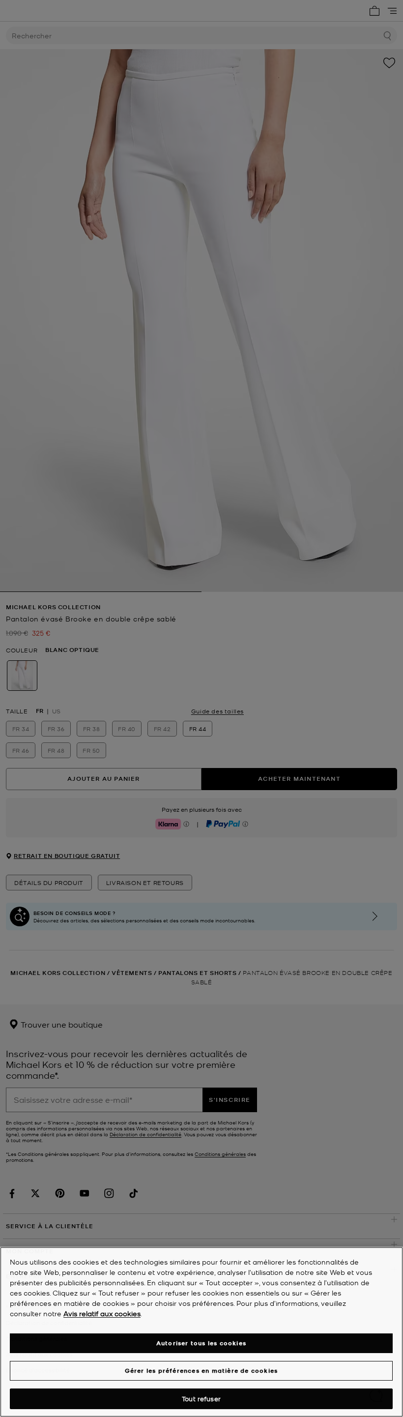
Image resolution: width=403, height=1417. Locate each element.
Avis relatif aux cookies (102, 1313)
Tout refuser (201, 1398)
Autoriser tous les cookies (201, 1343)
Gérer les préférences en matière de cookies (201, 1370)
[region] (201, 1332)
